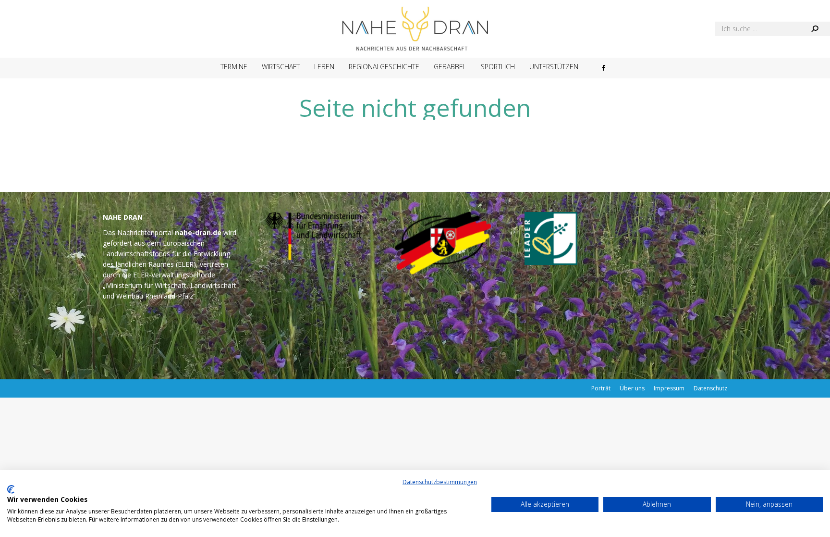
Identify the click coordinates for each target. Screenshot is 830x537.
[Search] (814, 29)
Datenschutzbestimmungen (440, 482)
